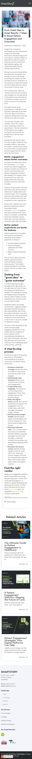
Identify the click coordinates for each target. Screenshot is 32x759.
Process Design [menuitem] (5, 713)
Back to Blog (11, 502)
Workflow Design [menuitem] (6, 720)
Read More (22, 564)
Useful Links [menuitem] (5, 691)
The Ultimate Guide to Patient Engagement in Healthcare (15, 546)
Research (15, 210)
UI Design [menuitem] (4, 717)
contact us (17, 491)
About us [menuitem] (5, 704)
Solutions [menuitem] (5, 701)
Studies (17, 165)
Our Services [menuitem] (5, 710)
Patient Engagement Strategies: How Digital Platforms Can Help (15, 641)
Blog (9, 497)
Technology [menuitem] (6, 697)
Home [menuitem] (4, 694)
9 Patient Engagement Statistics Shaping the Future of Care (14, 596)
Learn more (13, 489)
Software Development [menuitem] (7, 724)
